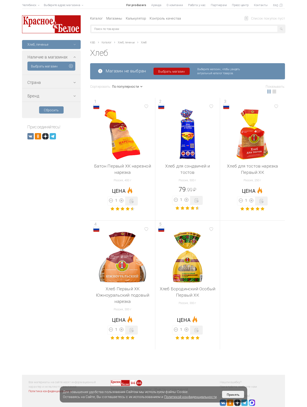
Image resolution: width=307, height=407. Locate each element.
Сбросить (51, 110)
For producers (136, 5)
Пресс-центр (240, 5)
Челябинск (29, 5)
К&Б (92, 42)
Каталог (96, 18)
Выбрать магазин (44, 66)
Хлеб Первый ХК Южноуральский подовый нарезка (122, 295)
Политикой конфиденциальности (190, 397)
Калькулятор (136, 18)
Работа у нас (197, 5)
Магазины (114, 18)
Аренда (156, 5)
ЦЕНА (119, 191)
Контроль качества (165, 18)
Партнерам (219, 5)
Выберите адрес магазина (62, 5)
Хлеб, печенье (126, 42)
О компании (175, 5)
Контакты (261, 5)
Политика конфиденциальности (50, 391)
